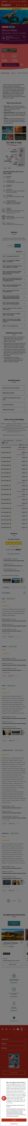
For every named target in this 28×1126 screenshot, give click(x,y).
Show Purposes (14, 1123)
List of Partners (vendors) (12, 1116)
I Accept (14, 1120)
